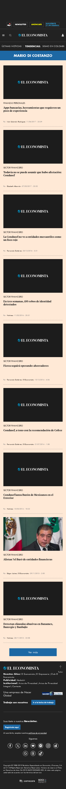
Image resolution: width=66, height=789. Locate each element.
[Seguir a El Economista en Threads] (33, 753)
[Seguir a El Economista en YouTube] (33, 745)
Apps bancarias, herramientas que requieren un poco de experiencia (32, 109)
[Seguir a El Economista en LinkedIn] (25, 745)
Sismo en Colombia (54, 46)
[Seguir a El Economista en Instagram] (48, 745)
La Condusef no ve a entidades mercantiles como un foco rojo (32, 238)
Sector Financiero (13, 167)
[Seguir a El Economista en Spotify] (40, 745)
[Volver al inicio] (33, 668)
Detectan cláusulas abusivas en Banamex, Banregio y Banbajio (28, 625)
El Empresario (42, 674)
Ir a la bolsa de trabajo (43, 702)
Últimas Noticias (11, 46)
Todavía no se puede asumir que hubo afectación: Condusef (32, 174)
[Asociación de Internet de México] (42, 781)
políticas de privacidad (37, 733)
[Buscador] (10, 35)
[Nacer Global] (52, 694)
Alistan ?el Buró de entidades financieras (27, 559)
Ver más (33, 652)
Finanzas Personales (14, 103)
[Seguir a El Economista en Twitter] (17, 745)
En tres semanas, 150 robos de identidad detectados (27, 303)
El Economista (28, 674)
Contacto (16, 686)
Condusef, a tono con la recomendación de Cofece (32, 430)
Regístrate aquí (12, 727)
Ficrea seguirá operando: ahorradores (26, 365)
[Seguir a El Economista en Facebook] (10, 745)
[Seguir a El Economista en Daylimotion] (55, 745)
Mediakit (21, 680)
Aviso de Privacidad (28, 683)
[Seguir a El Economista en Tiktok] (40, 753)
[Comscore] (27, 781)
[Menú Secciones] (3, 35)
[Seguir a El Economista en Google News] (25, 753)
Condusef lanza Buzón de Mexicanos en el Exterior (28, 496)
